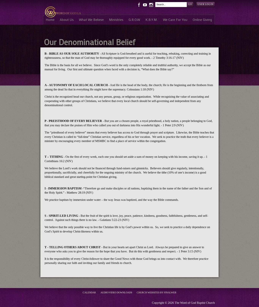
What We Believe (91, 19)
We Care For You (175, 19)
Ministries (116, 19)
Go (190, 4)
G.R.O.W (134, 19)
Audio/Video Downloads (116, 292)
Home (50, 19)
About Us (67, 19)
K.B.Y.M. (151, 19)
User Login (205, 4)
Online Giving (202, 19)
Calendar (89, 292)
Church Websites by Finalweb (156, 292)
